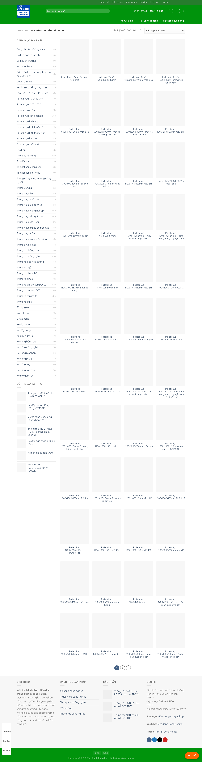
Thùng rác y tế (25, 301)
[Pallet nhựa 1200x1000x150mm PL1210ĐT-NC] (74, 526)
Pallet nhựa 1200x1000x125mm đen (170, 338)
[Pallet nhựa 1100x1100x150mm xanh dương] (74, 316)
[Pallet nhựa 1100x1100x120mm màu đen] (138, 160)
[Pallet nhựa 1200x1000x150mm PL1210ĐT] (170, 474)
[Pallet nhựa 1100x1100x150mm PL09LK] (170, 264)
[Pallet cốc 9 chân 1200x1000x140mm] (106, 56)
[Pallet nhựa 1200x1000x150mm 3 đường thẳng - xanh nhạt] (74, 422)
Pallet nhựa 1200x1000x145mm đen (74, 390)
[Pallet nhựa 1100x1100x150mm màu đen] (138, 264)
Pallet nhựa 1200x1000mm (31, 104)
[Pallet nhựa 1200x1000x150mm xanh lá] (170, 526)
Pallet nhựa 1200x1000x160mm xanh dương (106, 602)
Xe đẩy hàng (24, 330)
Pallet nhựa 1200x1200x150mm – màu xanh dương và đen (171, 602)
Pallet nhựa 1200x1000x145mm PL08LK (106, 390)
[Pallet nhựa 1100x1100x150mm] (106, 212)
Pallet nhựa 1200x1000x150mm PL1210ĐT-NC (74, 550)
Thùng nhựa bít (25, 193)
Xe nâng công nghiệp (28, 347)
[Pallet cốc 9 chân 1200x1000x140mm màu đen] (138, 56)
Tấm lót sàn (23, 161)
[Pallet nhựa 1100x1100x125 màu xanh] (170, 160)
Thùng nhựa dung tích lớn (30, 216)
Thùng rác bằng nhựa (28, 250)
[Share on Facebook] (149, 739)
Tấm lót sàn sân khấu (28, 172)
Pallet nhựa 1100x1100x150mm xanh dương (74, 340)
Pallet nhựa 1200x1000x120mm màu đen (139, 338)
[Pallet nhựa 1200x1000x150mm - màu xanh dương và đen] (138, 368)
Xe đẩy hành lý (25, 335)
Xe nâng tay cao (26, 370)
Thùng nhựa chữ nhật (28, 199)
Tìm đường (7, 732)
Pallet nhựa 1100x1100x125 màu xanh (171, 182)
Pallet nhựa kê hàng (27, 121)
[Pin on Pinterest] (165, 739)
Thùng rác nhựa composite (31, 284)
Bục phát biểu (24, 66)
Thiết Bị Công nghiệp (166, 731)
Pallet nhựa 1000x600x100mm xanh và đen (74, 184)
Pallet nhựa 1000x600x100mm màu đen (171, 130)
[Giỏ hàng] (181, 11)
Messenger (7, 750)
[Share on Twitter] (154, 739)
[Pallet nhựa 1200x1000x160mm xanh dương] (106, 578)
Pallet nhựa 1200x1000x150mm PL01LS (74, 497)
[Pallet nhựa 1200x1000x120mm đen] (106, 316)
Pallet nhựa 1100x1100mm (30, 98)
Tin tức (155, 2)
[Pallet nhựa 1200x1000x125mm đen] (170, 316)
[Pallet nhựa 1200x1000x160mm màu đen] (74, 578)
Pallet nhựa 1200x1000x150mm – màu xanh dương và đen (138, 392)
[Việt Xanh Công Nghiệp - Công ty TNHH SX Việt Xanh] (29, 11)
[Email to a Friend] (159, 739)
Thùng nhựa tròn (26, 233)
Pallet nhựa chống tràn (29, 110)
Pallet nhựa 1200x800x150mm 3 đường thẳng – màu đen (170, 654)
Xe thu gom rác (25, 375)
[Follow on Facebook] (171, 2)
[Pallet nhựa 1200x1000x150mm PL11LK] (138, 474)
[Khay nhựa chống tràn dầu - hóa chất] (74, 56)
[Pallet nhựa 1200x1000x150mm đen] (106, 422)
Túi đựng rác (23, 307)
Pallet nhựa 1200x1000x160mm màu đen (74, 600)
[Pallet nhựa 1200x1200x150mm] (138, 578)
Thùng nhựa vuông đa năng (32, 239)
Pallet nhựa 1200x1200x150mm (138, 600)
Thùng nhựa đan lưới (28, 221)
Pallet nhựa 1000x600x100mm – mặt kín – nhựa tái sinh (139, 132)
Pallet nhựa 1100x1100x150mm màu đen (138, 286)
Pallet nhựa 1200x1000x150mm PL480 (138, 549)
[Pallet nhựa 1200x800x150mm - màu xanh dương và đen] (138, 630)
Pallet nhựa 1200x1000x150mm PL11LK (139, 497)
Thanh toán (131, 2)
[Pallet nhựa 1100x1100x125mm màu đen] (74, 212)
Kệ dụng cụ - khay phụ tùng (32, 87)
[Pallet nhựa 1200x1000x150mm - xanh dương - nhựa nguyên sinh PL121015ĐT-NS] (170, 368)
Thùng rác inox (25, 278)
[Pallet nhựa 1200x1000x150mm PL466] (106, 526)
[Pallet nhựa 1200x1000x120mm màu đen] (138, 316)
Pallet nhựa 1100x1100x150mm (106, 234)
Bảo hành (144, 2)
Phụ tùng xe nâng (26, 155)
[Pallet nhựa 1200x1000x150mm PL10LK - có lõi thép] (106, 474)
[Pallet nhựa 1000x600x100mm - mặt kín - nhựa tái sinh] (138, 108)
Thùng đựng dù (25, 187)
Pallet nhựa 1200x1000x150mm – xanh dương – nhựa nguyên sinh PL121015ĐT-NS (171, 393)
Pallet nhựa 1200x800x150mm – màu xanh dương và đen (138, 654)
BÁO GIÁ (192, 755)
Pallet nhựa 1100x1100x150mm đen (106, 286)
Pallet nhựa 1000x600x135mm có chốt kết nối (107, 184)
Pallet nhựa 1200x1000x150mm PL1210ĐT (170, 497)
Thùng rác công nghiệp (29, 256)
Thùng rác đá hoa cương (30, 261)
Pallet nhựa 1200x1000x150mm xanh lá (170, 549)
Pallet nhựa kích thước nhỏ (31, 132)
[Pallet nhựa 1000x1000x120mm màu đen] (74, 108)
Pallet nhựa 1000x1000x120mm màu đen (74, 130)
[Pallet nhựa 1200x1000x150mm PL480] (138, 526)
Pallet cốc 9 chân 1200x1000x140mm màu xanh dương (171, 80)
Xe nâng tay (23, 364)
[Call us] (181, 2)
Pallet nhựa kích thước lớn (30, 127)
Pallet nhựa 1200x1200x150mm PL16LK (74, 653)
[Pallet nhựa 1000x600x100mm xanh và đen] (74, 160)
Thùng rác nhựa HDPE (28, 290)
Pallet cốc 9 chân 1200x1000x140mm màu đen (139, 78)
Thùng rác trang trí (27, 296)
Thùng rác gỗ (24, 267)
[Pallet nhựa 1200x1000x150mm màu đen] (138, 422)
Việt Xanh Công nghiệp (169, 723)
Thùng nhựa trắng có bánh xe (33, 227)
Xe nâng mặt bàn (26, 352)
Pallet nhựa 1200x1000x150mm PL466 (106, 549)
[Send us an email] (178, 2)
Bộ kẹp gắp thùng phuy (29, 55)
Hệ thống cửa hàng (173, 20)
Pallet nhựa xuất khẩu (28, 144)
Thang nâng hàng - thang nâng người (34, 180)
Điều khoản (117, 2)
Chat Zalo (6, 741)
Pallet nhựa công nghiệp (30, 115)
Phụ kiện (21, 150)
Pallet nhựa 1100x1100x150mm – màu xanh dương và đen (138, 236)
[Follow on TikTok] (175, 2)
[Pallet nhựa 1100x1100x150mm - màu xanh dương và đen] (138, 212)
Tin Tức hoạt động (148, 20)
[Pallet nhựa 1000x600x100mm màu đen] (170, 108)
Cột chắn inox (24, 81)
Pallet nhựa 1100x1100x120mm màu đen (138, 182)
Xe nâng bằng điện (27, 341)
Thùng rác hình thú (27, 273)
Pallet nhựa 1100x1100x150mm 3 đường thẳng (74, 288)
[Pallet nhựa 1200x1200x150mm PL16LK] (74, 630)
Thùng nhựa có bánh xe (29, 204)
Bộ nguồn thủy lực (26, 60)
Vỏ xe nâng (23, 318)
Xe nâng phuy (24, 358)
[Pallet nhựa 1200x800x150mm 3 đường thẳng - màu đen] (170, 630)
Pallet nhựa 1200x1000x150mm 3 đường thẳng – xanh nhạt (74, 446)
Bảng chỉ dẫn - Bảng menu (31, 49)
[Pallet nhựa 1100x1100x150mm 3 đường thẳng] (74, 264)
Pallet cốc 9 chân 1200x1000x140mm (106, 78)
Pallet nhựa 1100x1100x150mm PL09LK (171, 286)
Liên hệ (165, 2)
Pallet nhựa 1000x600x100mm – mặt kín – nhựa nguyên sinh (107, 132)
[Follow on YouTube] (184, 2)
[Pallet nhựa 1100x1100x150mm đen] (106, 264)
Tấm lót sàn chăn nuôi (29, 166)
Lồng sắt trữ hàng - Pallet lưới (33, 93)
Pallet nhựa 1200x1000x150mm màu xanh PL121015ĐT (171, 446)
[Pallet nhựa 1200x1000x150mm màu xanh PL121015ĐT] (170, 422)
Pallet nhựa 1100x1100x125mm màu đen (74, 234)
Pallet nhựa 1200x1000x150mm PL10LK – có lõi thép (107, 498)
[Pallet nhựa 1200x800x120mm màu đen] (106, 630)
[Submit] (107, 11)
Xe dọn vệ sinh (24, 324)
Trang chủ (104, 2)
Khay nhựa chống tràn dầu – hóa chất (74, 78)
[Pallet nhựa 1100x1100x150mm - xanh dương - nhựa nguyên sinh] (170, 212)
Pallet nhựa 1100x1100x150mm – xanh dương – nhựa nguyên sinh (171, 236)
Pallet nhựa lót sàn (27, 138)
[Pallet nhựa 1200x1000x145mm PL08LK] (106, 368)
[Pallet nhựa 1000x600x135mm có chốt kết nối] (106, 160)
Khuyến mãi (127, 20)
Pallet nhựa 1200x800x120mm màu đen (106, 653)
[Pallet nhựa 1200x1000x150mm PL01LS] (74, 474)
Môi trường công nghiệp (171, 716)
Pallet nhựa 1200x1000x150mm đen (106, 445)
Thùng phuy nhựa (26, 244)
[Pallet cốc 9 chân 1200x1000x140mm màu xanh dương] (170, 56)
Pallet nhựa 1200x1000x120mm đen (106, 338)
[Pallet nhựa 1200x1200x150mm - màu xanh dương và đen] (170, 578)
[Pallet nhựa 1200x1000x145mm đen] (74, 368)
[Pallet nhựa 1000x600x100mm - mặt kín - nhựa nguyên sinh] (106, 108)
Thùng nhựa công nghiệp (30, 210)
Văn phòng (23, 313)
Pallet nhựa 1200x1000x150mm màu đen (139, 445)
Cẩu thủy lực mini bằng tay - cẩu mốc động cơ (34, 74)
